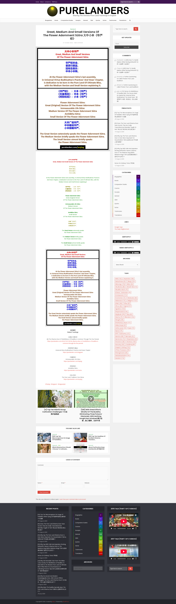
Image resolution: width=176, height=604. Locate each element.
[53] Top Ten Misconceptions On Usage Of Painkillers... (61, 438)
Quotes (98, 20)
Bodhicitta (120, 287)
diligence (132, 300)
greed (128, 306)
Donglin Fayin (119, 227)
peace (119, 331)
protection (120, 339)
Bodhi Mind (132, 287)
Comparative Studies (67, 20)
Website (87, 483)
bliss (130, 284)
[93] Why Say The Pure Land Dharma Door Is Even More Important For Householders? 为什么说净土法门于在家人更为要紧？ (52, 537)
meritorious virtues (123, 322)
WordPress (66, 601)
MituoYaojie (121, 325)
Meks (53, 601)
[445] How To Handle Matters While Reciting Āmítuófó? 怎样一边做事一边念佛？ (127, 62)
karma (119, 317)
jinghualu (120, 314)
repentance (132, 339)
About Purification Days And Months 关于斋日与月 (96, 448)
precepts (130, 336)
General (85, 20)
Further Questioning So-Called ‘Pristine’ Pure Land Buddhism (126, 78)
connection (120, 298)
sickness (132, 342)
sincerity (120, 344)
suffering (131, 344)
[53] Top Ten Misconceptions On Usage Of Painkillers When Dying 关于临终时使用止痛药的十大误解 (126, 115)
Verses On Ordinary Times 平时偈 (124, 163)
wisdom (120, 358)
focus (119, 306)
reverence (120, 342)
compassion (121, 295)
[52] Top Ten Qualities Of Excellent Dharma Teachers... (96, 438)
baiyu (132, 281)
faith (119, 303)
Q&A (91, 20)
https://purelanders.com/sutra (73, 370)
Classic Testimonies (123, 292)
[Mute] (133, 241)
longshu (119, 320)
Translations (122, 20)
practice (119, 336)
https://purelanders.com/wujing (73, 379)
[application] (126, 241)
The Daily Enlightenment (122, 229)
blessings (120, 284)
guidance (120, 309)
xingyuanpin (62, 384)
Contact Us (48, 2)
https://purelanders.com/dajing (73, 361)
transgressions (122, 353)
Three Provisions (123, 350)
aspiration (129, 279)
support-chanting (123, 347)
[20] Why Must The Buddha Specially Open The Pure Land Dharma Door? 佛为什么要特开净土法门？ (52, 589)
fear (127, 303)
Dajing (48, 384)
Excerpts (78, 20)
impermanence (122, 311)
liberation (129, 317)
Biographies (48, 20)
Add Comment (78, 43)
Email (63, 483)
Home (37, 2)
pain (131, 328)
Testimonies (112, 20)
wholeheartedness (123, 355)
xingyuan (54, 384)
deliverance (120, 300)
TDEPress (54, 2)
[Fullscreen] (136, 528)
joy (130, 314)
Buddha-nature (122, 289)
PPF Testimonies (123, 333)
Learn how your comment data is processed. (72, 499)
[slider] (136, 241)
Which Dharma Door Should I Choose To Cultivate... (61, 448)
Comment (41, 465)
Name (40, 483)
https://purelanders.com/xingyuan (73, 352)
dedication (132, 298)
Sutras (104, 20)
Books (56, 20)
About (42, 2)
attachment (121, 281)
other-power (121, 328)
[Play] (115, 241)
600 (119, 279)
